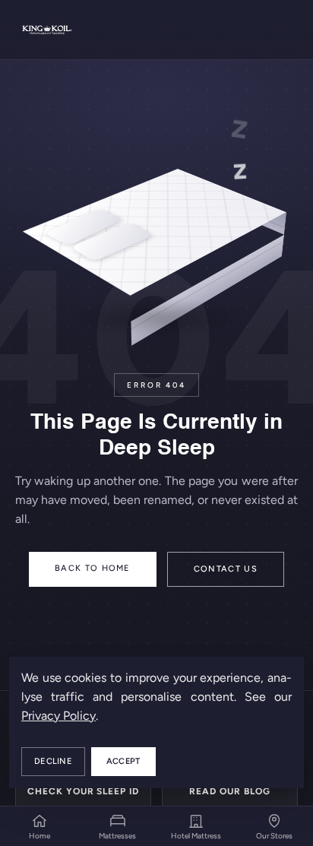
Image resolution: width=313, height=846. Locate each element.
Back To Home (93, 568)
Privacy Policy (58, 715)
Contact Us (226, 569)
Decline (53, 761)
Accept (123, 761)
